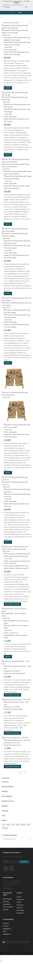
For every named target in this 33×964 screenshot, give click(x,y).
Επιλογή (8, 88)
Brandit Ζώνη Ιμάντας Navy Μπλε (14, 673)
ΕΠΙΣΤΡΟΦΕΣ (6, 6)
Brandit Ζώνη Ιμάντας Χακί (12, 745)
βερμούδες (13, 50)
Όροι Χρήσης (7, 899)
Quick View (6, 35)
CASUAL (6, 50)
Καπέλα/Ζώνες (8, 671)
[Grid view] (2, 20)
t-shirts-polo (14, 633)
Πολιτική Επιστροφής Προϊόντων (20, 910)
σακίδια (6, 563)
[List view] (3, 20)
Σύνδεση (16, 3)
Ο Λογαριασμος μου (7, 1)
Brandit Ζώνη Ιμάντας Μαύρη (13, 709)
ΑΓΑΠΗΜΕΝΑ (27, 1)
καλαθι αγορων (18, 1)
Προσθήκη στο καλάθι (12, 604)
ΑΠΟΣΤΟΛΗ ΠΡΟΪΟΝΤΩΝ (17, 5)
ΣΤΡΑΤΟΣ (12, 563)
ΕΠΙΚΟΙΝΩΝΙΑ (6, 5)
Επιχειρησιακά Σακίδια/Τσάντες (20, 561)
